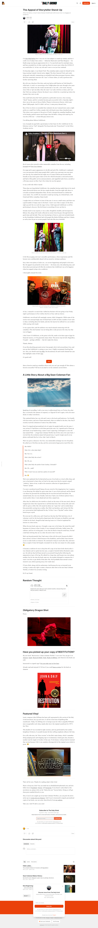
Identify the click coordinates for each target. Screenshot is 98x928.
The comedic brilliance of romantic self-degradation (35, 868)
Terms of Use (56, 909)
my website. (59, 800)
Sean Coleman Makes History (32, 876)
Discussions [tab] (34, 861)
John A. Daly (29, 17)
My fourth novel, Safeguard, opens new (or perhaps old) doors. (38, 878)
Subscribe (86, 3)
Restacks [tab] (32, 844)
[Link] (21, 375)
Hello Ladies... (27, 866)
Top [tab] (24, 861)
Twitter (40, 788)
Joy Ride (42, 352)
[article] (49, 868)
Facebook (34, 788)
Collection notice (58, 917)
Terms (51, 917)
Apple (30, 658)
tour (42, 354)
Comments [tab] (26, 844)
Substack (42, 925)
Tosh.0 (48, 73)
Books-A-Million (52, 658)
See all (26, 895)
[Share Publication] (80, 3)
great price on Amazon (38, 798)
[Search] (77, 3)
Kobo (44, 658)
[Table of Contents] (2, 464)
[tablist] (29, 843)
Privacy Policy (60, 911)
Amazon (25, 658)
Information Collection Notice (48, 911)
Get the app (56, 921)
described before (30, 59)
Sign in (93, 3)
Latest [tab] (28, 861)
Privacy (48, 917)
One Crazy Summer (36, 167)
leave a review (57, 667)
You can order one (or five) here (49, 664)
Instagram (48, 788)
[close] (63, 886)
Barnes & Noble (37, 658)
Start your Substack (45, 921)
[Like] (24, 871)
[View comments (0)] (29, 22)
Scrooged (25, 167)
